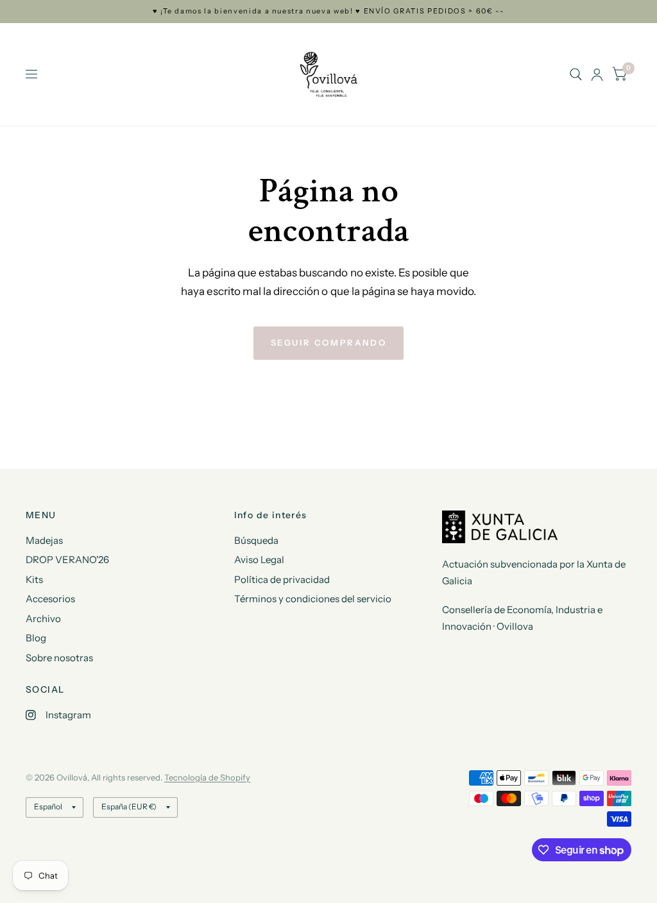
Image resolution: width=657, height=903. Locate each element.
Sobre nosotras (59, 658)
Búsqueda (256, 540)
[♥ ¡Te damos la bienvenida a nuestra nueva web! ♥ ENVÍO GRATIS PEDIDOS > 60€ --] (329, 11)
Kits (34, 579)
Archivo (43, 618)
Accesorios (50, 599)
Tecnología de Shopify (207, 777)
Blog (36, 638)
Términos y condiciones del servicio (312, 599)
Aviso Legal (259, 559)
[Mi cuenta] (597, 74)
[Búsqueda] (575, 74)
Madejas (44, 540)
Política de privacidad (282, 579)
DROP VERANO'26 (67, 559)
